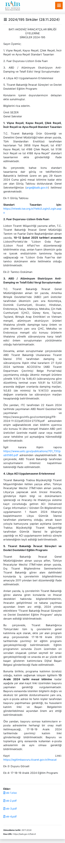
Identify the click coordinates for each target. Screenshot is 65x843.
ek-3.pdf (11, 808)
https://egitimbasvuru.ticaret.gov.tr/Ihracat (30, 759)
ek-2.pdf (11, 800)
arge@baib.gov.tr (37, 187)
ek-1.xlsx (11, 792)
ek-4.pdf (11, 816)
